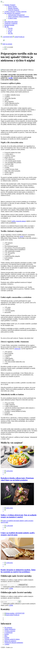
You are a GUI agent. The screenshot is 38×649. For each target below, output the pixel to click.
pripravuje (17, 348)
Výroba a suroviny (9, 631)
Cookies (6, 644)
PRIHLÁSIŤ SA (23, 585)
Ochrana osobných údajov (12, 639)
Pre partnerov (8, 627)
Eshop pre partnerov (10, 641)
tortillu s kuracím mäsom (19, 221)
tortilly (11, 78)
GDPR (11, 588)
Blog (5, 636)
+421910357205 (7, 37)
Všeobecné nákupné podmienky (13, 642)
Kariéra (6, 634)
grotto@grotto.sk (19, 37)
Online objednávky (10, 629)
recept (21, 236)
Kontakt (6, 637)
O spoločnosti (8, 632)
